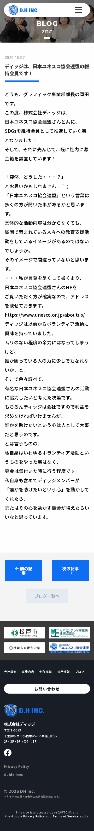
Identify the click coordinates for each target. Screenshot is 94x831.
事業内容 (28, 672)
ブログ (79, 672)
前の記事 (26, 570)
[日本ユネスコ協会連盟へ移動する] (69, 651)
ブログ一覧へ (47, 596)
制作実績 (45, 672)
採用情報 (63, 672)
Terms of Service (66, 816)
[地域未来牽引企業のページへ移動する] (24, 651)
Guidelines (13, 774)
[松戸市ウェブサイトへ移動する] (24, 636)
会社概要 (10, 672)
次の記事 (70, 568)
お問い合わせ (46, 688)
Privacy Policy (16, 766)
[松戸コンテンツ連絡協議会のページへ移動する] (69, 636)
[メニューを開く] (78, 10)
